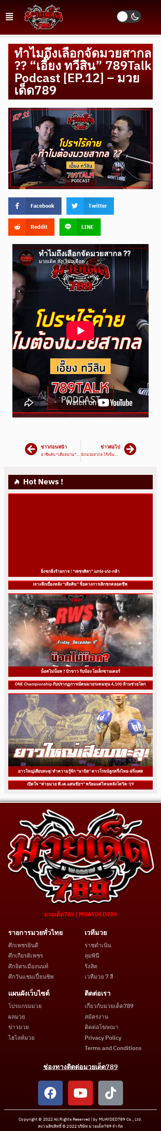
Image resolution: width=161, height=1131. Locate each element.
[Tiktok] (110, 1093)
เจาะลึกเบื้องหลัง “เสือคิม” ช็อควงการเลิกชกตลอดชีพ (80, 584)
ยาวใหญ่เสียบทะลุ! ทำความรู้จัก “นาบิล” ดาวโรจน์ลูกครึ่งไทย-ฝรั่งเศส (80, 771)
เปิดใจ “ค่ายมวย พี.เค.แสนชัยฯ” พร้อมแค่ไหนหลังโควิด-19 (80, 784)
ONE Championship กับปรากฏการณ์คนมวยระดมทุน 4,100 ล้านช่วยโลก (81, 684)
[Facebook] (50, 1093)
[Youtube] (80, 1093)
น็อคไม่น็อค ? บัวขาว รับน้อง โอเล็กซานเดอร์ (80, 671)
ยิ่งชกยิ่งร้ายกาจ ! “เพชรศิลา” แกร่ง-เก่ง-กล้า (81, 571)
